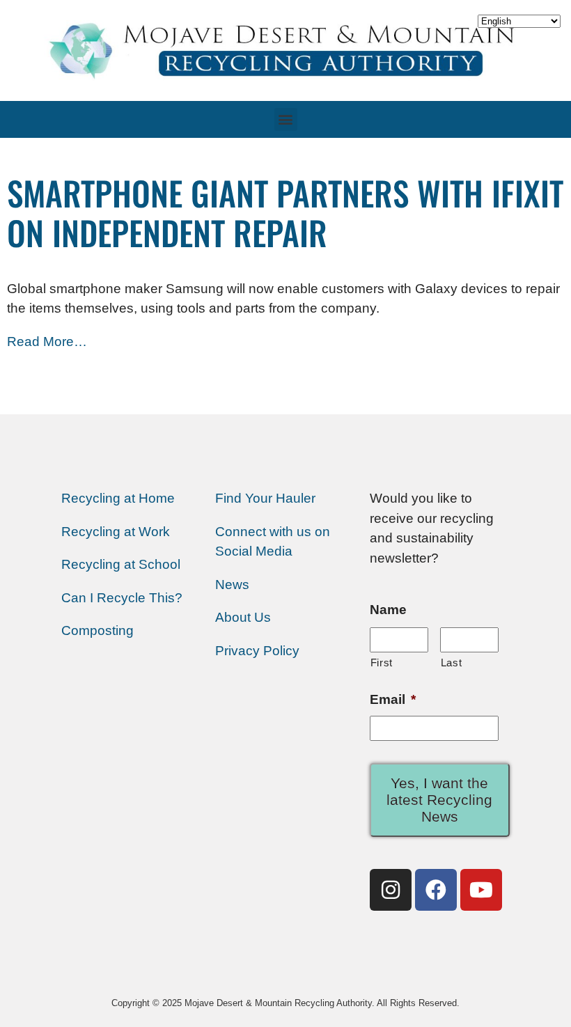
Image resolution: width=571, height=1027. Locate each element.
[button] (285, 119)
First (381, 662)
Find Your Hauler (265, 498)
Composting (97, 630)
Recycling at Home (118, 498)
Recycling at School (120, 564)
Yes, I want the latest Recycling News (439, 799)
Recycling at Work (115, 531)
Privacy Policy (257, 650)
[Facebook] (436, 890)
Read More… (47, 341)
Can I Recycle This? (121, 597)
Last (451, 662)
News (232, 584)
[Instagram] (391, 890)
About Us (243, 617)
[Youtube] (481, 890)
